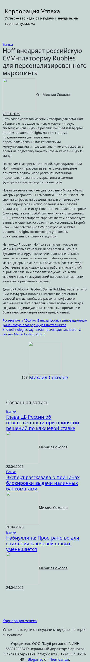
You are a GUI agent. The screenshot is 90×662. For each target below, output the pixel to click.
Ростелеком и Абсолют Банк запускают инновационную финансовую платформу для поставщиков (45, 322)
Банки (8, 44)
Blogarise (35, 659)
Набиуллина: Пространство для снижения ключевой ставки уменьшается (42, 543)
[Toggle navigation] (7, 6)
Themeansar (59, 659)
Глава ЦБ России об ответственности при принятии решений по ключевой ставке (42, 422)
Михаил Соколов (57, 94)
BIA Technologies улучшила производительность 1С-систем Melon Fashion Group (42, 331)
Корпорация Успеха (32, 11)
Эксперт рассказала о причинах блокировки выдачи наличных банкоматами (43, 483)
